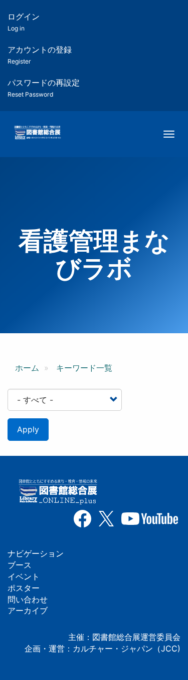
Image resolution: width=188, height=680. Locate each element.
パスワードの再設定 (44, 88)
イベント (24, 576)
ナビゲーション (36, 553)
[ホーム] (37, 133)
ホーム (27, 368)
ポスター (24, 588)
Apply (28, 429)
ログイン (24, 22)
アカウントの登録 (40, 55)
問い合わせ (28, 599)
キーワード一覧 (84, 368)
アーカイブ (28, 610)
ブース (20, 565)
